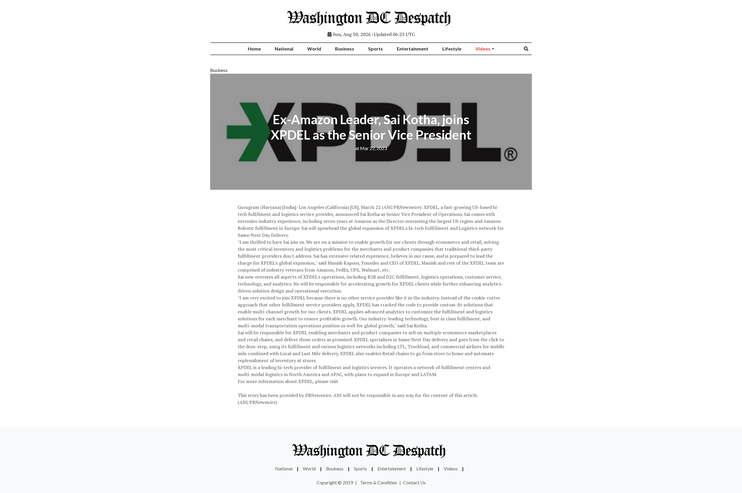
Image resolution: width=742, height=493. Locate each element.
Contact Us (414, 482)
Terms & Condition (378, 482)
